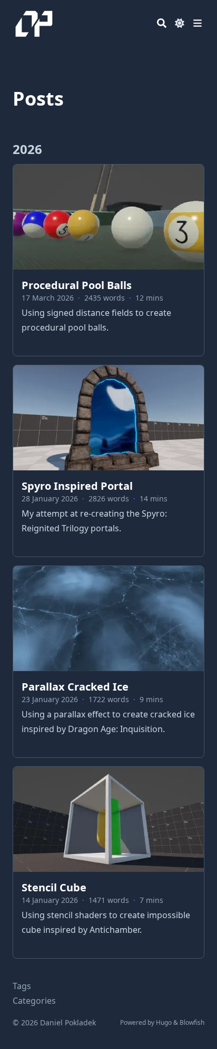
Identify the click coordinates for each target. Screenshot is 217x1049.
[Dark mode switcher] (179, 23)
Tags (22, 986)
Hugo (164, 1022)
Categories (34, 1000)
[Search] (161, 23)
